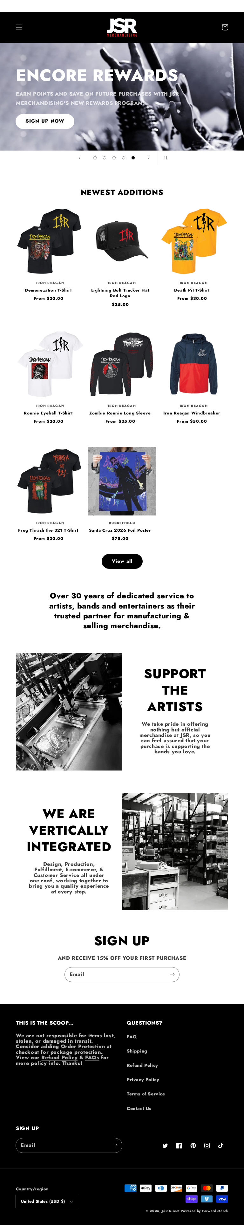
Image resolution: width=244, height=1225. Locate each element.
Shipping (137, 1051)
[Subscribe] (172, 974)
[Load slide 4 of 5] (123, 158)
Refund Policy (59, 1057)
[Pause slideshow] (165, 158)
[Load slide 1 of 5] (95, 158)
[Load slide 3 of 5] (114, 158)
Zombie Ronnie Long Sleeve (120, 413)
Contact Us (139, 1108)
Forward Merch (215, 1210)
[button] (19, 27)
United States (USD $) (43, 1201)
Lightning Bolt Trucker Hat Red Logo (120, 293)
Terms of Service (146, 1094)
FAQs (92, 1057)
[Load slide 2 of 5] (104, 158)
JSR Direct (170, 1210)
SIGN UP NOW (45, 121)
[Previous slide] (79, 158)
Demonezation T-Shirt (48, 290)
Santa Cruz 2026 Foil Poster (120, 530)
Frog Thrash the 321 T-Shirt (48, 530)
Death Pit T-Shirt (192, 290)
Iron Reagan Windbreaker (191, 413)
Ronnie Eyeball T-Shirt (48, 413)
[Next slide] (149, 158)
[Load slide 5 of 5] (133, 158)
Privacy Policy (143, 1079)
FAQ (132, 1036)
